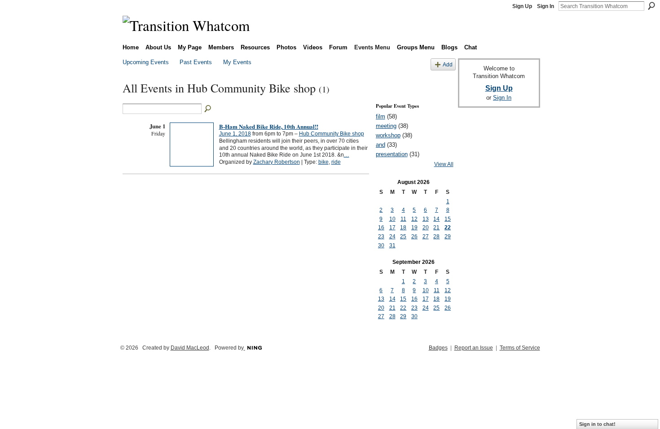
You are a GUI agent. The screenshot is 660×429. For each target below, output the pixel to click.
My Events (237, 62)
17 (392, 227)
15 (447, 219)
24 (392, 236)
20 (425, 227)
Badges (438, 348)
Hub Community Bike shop (331, 134)
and (380, 144)
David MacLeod (190, 348)
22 (447, 227)
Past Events (196, 62)
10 (392, 219)
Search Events (208, 109)
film (380, 116)
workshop (388, 135)
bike (323, 162)
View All (443, 164)
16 (381, 227)
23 (381, 236)
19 (414, 227)
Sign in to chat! (597, 424)
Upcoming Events (146, 62)
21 (436, 227)
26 (414, 236)
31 (392, 245)
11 (403, 219)
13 (425, 219)
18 (403, 227)
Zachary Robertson (276, 162)
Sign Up (522, 6)
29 (447, 236)
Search (651, 6)
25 (403, 236)
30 (381, 245)
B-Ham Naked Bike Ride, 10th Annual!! (268, 126)
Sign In (545, 6)
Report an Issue (473, 348)
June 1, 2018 (235, 134)
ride (336, 162)
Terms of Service (520, 348)
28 (436, 236)
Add (448, 64)
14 (436, 219)
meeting (386, 126)
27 (425, 236)
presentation (392, 154)
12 (414, 219)
